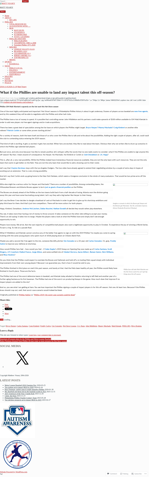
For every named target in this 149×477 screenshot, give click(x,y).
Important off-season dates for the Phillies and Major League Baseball (25, 339)
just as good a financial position (58, 187)
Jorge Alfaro (37, 252)
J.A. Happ (104, 155)
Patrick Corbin (13, 130)
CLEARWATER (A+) (22, 53)
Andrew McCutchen (30, 209)
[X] (22, 367)
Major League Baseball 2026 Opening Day (20, 385)
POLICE (8, 83)
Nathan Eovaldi (59, 209)
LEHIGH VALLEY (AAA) (24, 49)
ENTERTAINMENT (17, 72)
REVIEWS (9, 81)
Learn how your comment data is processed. (45, 335)
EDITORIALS (14, 74)
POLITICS (13, 70)
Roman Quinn (95, 252)
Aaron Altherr (83, 252)
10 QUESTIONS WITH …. (19, 26)
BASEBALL (14, 64)
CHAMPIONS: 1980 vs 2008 (25, 43)
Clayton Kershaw (18, 168)
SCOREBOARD (20, 35)
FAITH (7, 79)
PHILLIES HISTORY (17, 39)
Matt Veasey (22, 87)
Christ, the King (10, 396)
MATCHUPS (19, 30)
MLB (11, 28)
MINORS (13, 47)
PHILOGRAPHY (20, 41)
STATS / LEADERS (21, 37)
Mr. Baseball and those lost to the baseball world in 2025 (25, 392)
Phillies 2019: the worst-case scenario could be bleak (54, 295)
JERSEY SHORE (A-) (22, 55)
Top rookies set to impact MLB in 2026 (19, 387)
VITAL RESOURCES (17, 24)
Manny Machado (105, 128)
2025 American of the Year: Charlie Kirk (19, 394)
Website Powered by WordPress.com (13, 472)
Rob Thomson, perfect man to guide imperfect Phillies (24, 389)
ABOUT (8, 18)
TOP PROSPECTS (21, 58)
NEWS (7, 66)
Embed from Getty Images (9, 98)
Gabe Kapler (50, 249)
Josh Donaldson (90, 155)
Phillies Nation (25, 295)
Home (7, 16)
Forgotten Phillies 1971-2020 (24, 45)
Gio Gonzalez (69, 241)
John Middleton (91, 326)
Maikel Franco (25, 252)
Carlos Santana (100, 249)
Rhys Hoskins (9, 255)
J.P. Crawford (12, 252)
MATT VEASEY (6, 7)
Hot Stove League (69, 326)
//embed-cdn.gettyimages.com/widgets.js (18, 102)
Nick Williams (107, 252)
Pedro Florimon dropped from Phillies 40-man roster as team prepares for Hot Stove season (33, 341)
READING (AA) (20, 51)
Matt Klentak (116, 326)
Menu (3, 11)
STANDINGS (19, 32)
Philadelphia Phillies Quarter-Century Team (21, 398)
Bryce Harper (91, 128)
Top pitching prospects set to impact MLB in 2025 (23, 400)
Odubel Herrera (70, 252)
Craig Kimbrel (119, 128)
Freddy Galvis (45, 326)
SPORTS (8, 62)
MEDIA (12, 60)
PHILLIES (9, 22)
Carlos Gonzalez (95, 241)
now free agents (141, 111)
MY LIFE (13, 20)
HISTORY (9, 76)
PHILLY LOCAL (16, 68)
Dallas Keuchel (46, 209)
